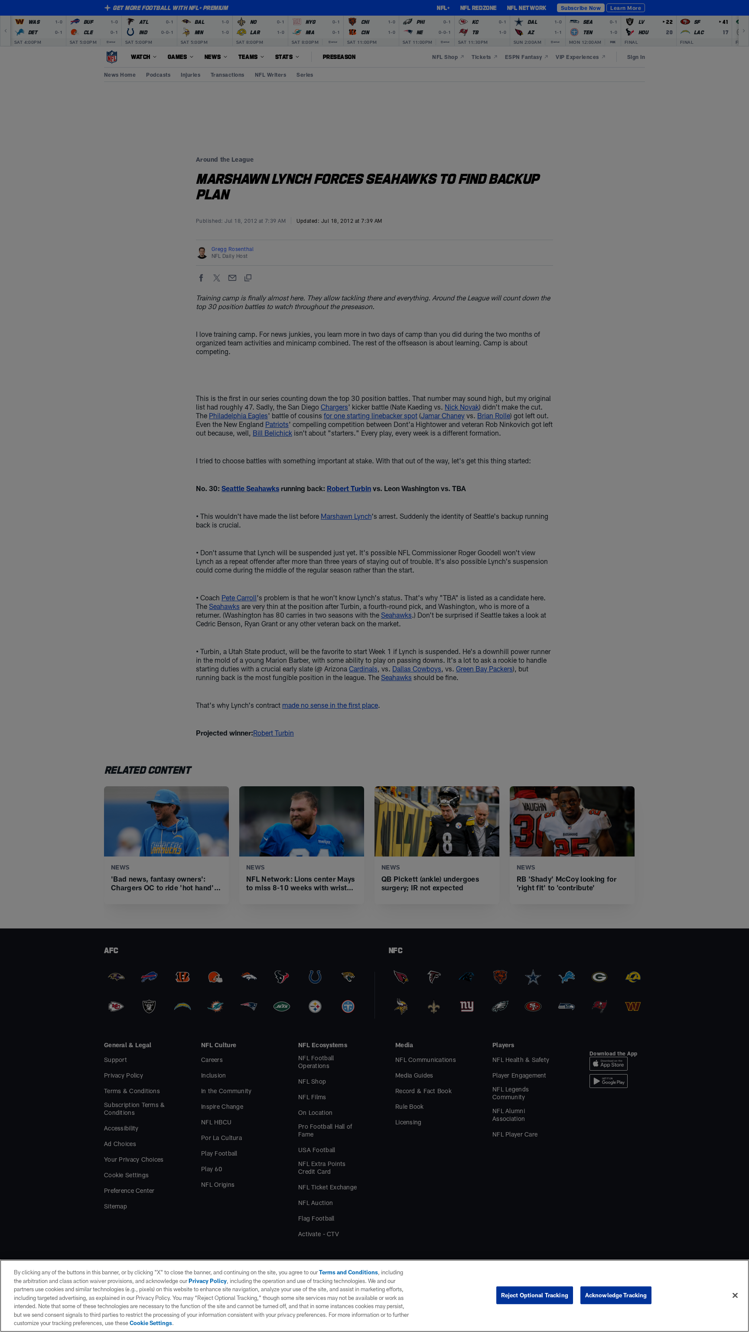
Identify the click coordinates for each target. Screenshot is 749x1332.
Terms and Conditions (348, 1272)
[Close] (735, 1295)
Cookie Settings (151, 1322)
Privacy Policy (208, 1280)
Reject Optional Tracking (534, 1294)
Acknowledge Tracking (616, 1294)
